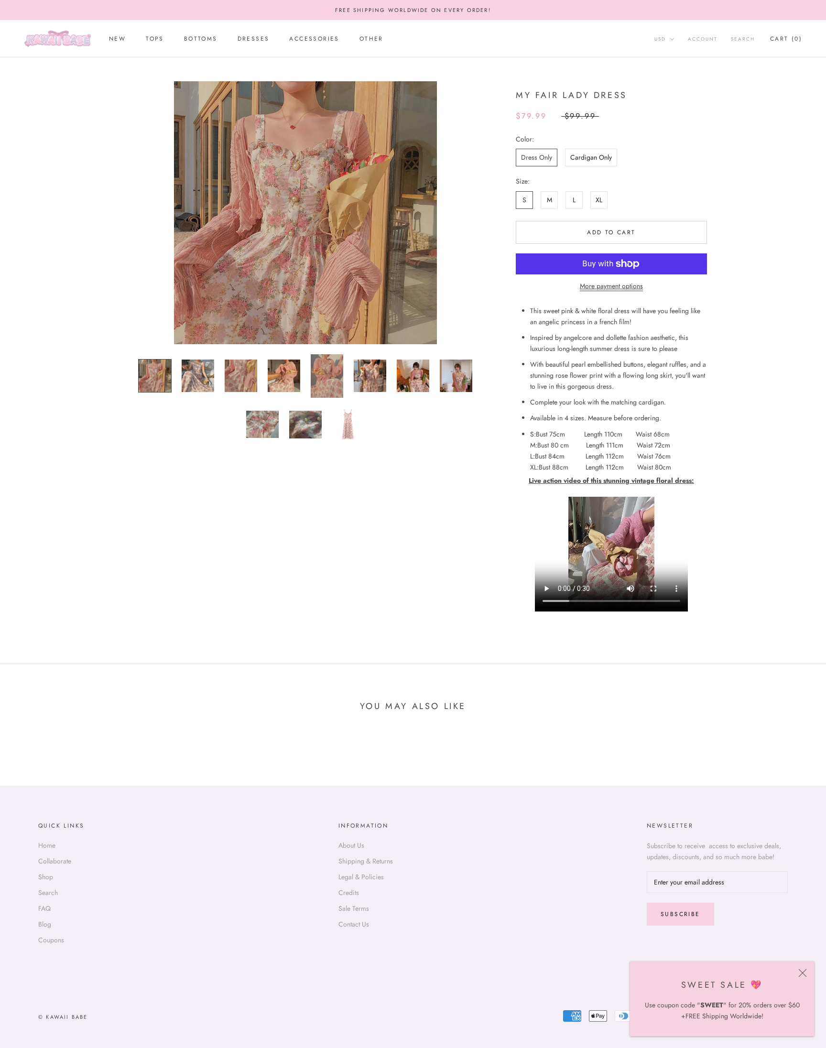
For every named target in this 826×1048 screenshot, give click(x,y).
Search (743, 39)
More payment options (611, 286)
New (117, 39)
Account (702, 39)
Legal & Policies (361, 877)
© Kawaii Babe (63, 1017)
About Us (351, 845)
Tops (155, 39)
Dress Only (536, 157)
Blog (44, 924)
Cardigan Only (591, 157)
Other (371, 39)
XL (599, 200)
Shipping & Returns (365, 861)
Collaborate (54, 861)
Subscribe (680, 914)
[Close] (802, 973)
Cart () (786, 39)
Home (46, 845)
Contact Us (353, 924)
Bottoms (200, 39)
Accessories (314, 39)
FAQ (44, 908)
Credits (348, 892)
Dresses (254, 39)
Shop (45, 877)
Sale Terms (353, 908)
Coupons (51, 940)
